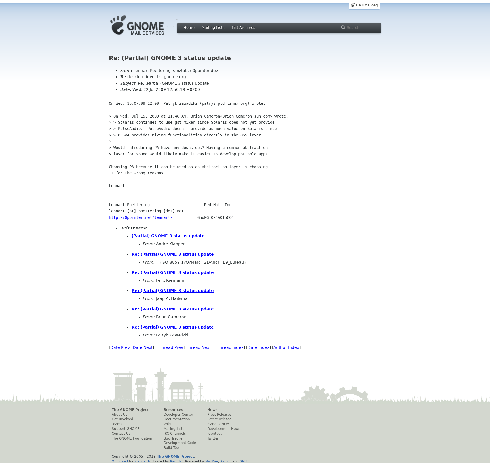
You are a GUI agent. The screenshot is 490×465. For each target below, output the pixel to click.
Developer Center (178, 415)
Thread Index (230, 347)
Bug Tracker (174, 438)
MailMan (211, 461)
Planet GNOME (219, 424)
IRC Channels (175, 434)
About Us (119, 415)
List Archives (243, 27)
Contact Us (121, 434)
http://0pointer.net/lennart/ (140, 217)
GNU (243, 461)
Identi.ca (214, 434)
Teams (117, 424)
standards (143, 461)
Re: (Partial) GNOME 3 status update (173, 254)
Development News (223, 429)
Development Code (180, 443)
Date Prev (120, 347)
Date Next (143, 347)
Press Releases (219, 415)
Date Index (258, 347)
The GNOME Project (130, 410)
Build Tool (171, 448)
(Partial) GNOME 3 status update (168, 236)
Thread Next (198, 347)
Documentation (177, 419)
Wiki (167, 424)
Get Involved (122, 419)
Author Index (286, 347)
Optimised (120, 461)
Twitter (213, 438)
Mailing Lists (213, 27)
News (212, 410)
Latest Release (219, 419)
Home (189, 27)
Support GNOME (126, 429)
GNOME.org (367, 5)
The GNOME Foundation (132, 438)
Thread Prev (171, 347)
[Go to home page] (146, 36)
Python (225, 461)
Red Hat (176, 461)
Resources (173, 410)
